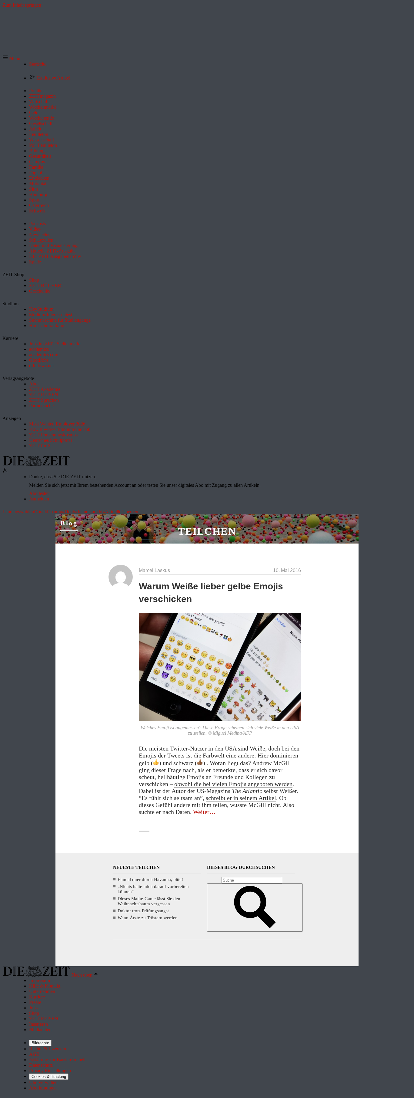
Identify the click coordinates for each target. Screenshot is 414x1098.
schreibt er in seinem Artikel (241, 798)
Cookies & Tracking (49, 1076)
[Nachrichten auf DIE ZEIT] (36, 464)
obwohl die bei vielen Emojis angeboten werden (233, 784)
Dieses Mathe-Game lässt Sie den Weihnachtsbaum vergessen (149, 901)
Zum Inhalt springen (21, 5)
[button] (11, 58)
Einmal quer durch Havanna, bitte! (150, 879)
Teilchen (207, 531)
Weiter (204, 811)
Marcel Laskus (154, 570)
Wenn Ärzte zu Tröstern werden (148, 917)
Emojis (147, 755)
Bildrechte (40, 1043)
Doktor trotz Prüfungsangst (143, 910)
